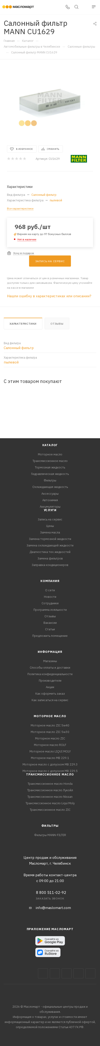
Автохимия (50, 500)
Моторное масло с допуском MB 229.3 (50, 764)
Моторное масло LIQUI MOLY (50, 751)
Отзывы (56, 323)
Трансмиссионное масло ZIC (50, 810)
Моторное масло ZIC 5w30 (50, 732)
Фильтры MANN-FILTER (50, 835)
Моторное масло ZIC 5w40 (50, 725)
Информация (50, 652)
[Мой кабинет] (85, 7)
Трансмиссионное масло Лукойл (50, 790)
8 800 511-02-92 (51, 892)
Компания (49, 581)
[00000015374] (50, 102)
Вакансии (50, 623)
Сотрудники (50, 603)
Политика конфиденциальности (50, 674)
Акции (50, 687)
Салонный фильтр (44, 195)
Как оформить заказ (50, 694)
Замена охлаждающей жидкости (50, 545)
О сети (50, 590)
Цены (50, 526)
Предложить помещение (50, 636)
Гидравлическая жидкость (50, 474)
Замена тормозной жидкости (50, 539)
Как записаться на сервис (50, 700)
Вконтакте (43, 973)
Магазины (50, 661)
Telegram (67, 973)
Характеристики (23, 323)
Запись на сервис (50, 519)
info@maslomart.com (53, 907)
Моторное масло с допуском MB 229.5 (50, 771)
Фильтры (50, 480)
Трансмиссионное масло (50, 461)
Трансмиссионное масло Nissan (50, 797)
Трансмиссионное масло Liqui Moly (50, 803)
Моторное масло (50, 454)
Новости (50, 597)
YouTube (78, 973)
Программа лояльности (50, 610)
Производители (50, 681)
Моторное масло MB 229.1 (50, 758)
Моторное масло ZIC (50, 738)
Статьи (50, 629)
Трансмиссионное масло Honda (50, 784)
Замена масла (50, 532)
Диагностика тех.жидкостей (50, 552)
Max (55, 973)
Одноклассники (90, 973)
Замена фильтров (50, 558)
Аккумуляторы (50, 507)
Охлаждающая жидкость (50, 487)
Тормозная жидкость (50, 467)
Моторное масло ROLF (50, 745)
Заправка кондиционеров (50, 565)
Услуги (50, 510)
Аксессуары (50, 494)
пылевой (56, 200)
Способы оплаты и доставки (50, 668)
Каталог (50, 445)
